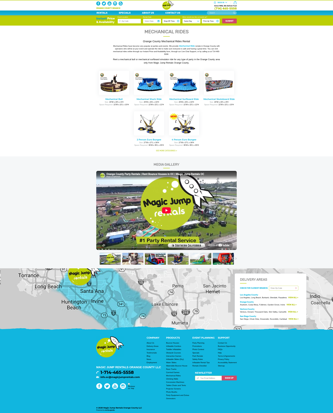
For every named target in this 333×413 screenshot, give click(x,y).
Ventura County (247, 309)
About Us (150, 343)
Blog (148, 356)
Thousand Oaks (261, 312)
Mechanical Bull (114, 99)
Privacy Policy (223, 359)
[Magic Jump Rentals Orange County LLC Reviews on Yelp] (131, 388)
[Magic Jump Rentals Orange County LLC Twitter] (104, 5)
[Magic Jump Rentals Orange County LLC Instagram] (115, 5)
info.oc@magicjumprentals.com (120, 377)
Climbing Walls (172, 379)
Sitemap (221, 366)
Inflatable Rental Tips (201, 362)
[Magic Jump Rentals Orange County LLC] (166, 9)
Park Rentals (197, 356)
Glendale (273, 298)
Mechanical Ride (187, 46)
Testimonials (152, 353)
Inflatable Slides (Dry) (175, 359)
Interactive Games (173, 356)
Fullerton (263, 305)
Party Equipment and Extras (177, 395)
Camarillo (282, 312)
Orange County (247, 302)
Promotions (197, 346)
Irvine (282, 305)
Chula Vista (254, 319)
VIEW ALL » (293, 298)
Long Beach (256, 298)
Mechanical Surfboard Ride (184, 99)
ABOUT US (148, 12)
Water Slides (171, 362)
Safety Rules (197, 359)
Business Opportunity (226, 346)
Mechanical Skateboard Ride (219, 99)
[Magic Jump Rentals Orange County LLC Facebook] (98, 5)
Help (220, 353)
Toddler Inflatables (173, 349)
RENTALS (102, 12)
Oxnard (250, 312)
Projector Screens (173, 389)
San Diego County (248, 316)
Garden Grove (273, 305)
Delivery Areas (152, 346)
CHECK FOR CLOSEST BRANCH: (254, 288)
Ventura (243, 312)
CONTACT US (172, 12)
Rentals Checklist (199, 366)
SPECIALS (125, 12)
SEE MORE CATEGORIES (165, 151)
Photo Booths (171, 392)
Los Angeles (245, 298)
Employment (152, 362)
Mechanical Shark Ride (149, 99)
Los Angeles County (249, 295)
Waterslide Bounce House (176, 366)
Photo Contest (198, 349)
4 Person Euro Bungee (184, 139)
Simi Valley (273, 312)
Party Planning (198, 343)
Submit (229, 21)
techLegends (110, 410)
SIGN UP (229, 378)
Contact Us (222, 343)
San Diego (244, 319)
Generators (170, 398)
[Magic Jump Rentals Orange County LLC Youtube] (110, 5)
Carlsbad (283, 319)
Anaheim (243, 305)
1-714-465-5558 (117, 372)
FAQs (220, 349)
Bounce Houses (172, 343)
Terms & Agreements (226, 356)
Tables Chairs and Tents (176, 385)
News (149, 359)
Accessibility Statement (227, 362)
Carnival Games (172, 372)
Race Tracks (171, 369)
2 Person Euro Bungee (149, 139)
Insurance (151, 349)
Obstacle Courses (173, 353)
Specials (195, 353)
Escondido (274, 319)
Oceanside (264, 319)
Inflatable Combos (173, 346)
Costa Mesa (253, 305)
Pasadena (282, 298)
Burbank (265, 298)
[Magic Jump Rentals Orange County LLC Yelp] (121, 5)
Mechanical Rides (173, 376)
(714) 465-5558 (225, 8)
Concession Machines (175, 382)
